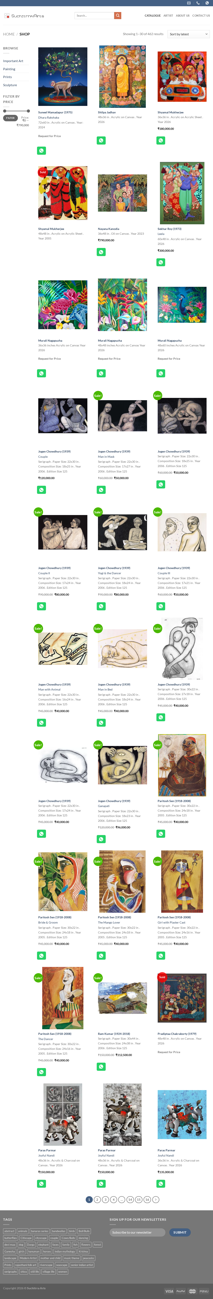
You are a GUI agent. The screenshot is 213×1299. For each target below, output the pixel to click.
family (66, 1244)
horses (47, 1251)
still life (35, 1271)
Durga (31, 1244)
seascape (61, 1265)
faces (55, 1244)
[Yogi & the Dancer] (122, 532)
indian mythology (65, 1251)
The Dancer (45, 1039)
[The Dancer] (62, 998)
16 (147, 1199)
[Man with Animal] (62, 649)
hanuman (33, 1251)
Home (9, 34)
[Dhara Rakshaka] (62, 76)
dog (21, 1244)
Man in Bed (105, 689)
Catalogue (153, 15)
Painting (9, 69)
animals (22, 1231)
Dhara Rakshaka (48, 117)
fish (75, 1244)
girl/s (22, 1251)
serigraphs (10, 1271)
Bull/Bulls (84, 1231)
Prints (7, 77)
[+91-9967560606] (208, 3)
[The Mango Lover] (122, 881)
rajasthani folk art (25, 1265)
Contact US (201, 15)
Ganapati (104, 806)
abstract (9, 1231)
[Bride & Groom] (62, 881)
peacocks (88, 1258)
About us (182, 15)
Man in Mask (106, 456)
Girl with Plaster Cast (171, 922)
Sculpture (10, 85)
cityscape (41, 1238)
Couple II (44, 573)
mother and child (50, 1258)
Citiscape (26, 1238)
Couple (43, 456)
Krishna (83, 1251)
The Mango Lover (109, 922)
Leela (161, 234)
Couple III (164, 573)
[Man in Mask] (122, 416)
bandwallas (58, 1231)
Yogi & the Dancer (109, 573)
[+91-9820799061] (198, 3)
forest (97, 1244)
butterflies (10, 1238)
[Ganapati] (122, 765)
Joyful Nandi (46, 1155)
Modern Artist (28, 1258)
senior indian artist (82, 1265)
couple (54, 1238)
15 (139, 1199)
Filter (10, 117)
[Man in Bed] (122, 649)
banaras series (39, 1231)
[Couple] (62, 416)
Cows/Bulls (68, 1238)
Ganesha (9, 1251)
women (62, 1271)
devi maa (9, 1244)
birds (72, 1231)
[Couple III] (182, 532)
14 (130, 1199)
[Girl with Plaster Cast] (182, 881)
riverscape (46, 1265)
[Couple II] (62, 532)
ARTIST (168, 15)
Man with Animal (49, 689)
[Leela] (182, 193)
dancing (83, 1238)
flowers (85, 1244)
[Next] (155, 1199)
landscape (10, 1258)
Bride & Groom (48, 922)
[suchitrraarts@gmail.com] (189, 3)
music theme (71, 1258)
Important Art (13, 61)
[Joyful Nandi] (62, 1114)
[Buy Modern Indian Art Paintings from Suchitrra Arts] (24, 15)
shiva (24, 1271)
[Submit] (117, 15)
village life (48, 1271)
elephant (43, 1244)
